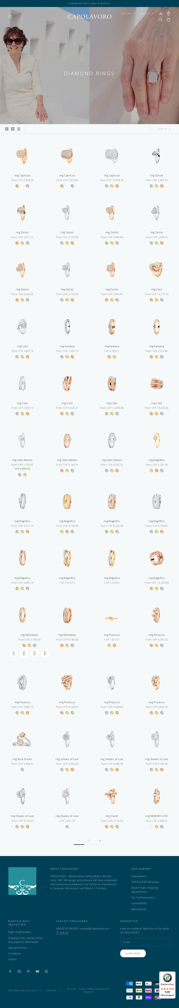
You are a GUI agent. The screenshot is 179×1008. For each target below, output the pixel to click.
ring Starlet (112, 816)
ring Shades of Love (67, 759)
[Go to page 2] (100, 841)
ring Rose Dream (22, 759)
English (145, 13)
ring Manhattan (29, 635)
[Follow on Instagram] (19, 971)
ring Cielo (156, 289)
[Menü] (173, 974)
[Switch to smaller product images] (12, 129)
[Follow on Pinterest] (28, 971)
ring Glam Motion (22, 460)
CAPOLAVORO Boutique (145, 882)
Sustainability (139, 903)
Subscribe (133, 953)
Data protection (17, 947)
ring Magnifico (157, 460)
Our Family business (143, 897)
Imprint (12, 959)
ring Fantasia (67, 346)
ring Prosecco (112, 635)
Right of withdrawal (19, 932)
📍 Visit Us (62, 932)
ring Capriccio (22, 175)
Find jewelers (139, 876)
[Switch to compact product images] (18, 129)
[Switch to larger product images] (6, 129)
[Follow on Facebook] (10, 971)
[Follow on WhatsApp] (46, 971)
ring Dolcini (156, 175)
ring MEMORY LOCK (156, 816)
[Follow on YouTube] (37, 971)
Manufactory (138, 909)
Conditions (14, 953)
